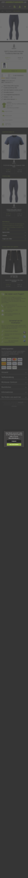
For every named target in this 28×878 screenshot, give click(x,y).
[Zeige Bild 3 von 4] (12, 39)
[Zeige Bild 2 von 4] (9, 39)
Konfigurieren (14, 441)
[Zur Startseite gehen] (14, 2)
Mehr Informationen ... (14, 438)
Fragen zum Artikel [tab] (7, 238)
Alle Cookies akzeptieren (14, 444)
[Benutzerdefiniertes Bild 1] (24, 332)
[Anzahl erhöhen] (9, 75)
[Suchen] (9, 6)
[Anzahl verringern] (2, 75)
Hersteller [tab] (4, 235)
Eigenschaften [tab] (6, 232)
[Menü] (3, 6)
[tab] (14, 225)
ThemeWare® (14, 406)
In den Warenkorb (18, 75)
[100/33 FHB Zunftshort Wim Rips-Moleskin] (14, 261)
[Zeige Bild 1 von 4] (7, 39)
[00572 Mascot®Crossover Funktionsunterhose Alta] (14, 27)
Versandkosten (20, 402)
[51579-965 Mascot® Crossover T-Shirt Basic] (14, 147)
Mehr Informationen (9, 99)
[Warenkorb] (25, 6)
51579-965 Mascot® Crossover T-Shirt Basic (14, 166)
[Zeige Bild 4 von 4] (14, 39)
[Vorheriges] (1, 27)
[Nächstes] (27, 27)
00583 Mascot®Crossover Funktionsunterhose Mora (14, 210)
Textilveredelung (7, 377)
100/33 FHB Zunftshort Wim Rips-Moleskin (14, 281)
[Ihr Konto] (20, 6)
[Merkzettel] (15, 6)
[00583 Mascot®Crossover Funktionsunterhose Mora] (14, 191)
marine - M (14, 71)
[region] (14, 27)
